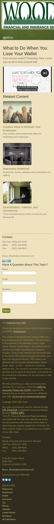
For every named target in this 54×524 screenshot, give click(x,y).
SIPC (21, 413)
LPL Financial (9, 410)
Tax (4, 502)
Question (6, 289)
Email (5, 279)
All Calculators (9, 519)
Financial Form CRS (16, 323)
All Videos (7, 516)
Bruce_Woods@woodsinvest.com (18, 256)
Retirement (7, 489)
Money (5, 506)
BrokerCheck (20, 331)
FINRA (14, 413)
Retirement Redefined (16, 168)
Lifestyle (6, 509)
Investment (7, 492)
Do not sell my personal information (29, 396)
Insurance (7, 499)
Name (5, 269)
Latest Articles (8, 512)
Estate (5, 495)
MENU (9, 37)
